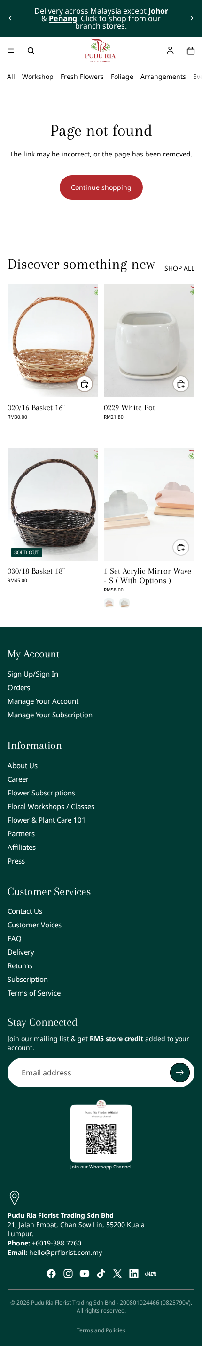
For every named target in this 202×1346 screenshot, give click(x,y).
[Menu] (11, 51)
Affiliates (22, 847)
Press (16, 860)
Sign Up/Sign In (33, 673)
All (11, 76)
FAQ (15, 938)
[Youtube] (84, 1273)
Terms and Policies (101, 1330)
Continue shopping (101, 187)
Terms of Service (34, 992)
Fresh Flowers (82, 76)
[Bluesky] (150, 1273)
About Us (23, 765)
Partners (21, 833)
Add (92, 383)
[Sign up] (180, 1072)
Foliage (122, 76)
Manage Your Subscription (50, 714)
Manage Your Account (43, 701)
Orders (19, 687)
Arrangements (163, 76)
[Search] (31, 50)
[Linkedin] (134, 1273)
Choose (188, 547)
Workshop (38, 76)
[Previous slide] (10, 18)
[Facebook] (51, 1273)
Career (18, 779)
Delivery (21, 952)
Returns (20, 965)
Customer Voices (35, 924)
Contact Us (25, 911)
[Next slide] (191, 18)
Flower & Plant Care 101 (47, 820)
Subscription (28, 979)
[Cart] (190, 50)
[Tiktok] (101, 1273)
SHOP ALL (179, 268)
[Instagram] (68, 1273)
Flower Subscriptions (41, 792)
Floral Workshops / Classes (51, 806)
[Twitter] (117, 1273)
